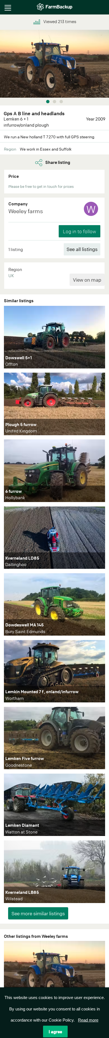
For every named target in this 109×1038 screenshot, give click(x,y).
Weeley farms (25, 211)
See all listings (82, 249)
